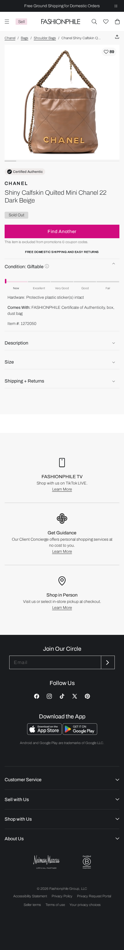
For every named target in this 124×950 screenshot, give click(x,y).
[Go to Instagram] (49, 696)
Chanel (10, 38)
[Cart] (117, 21)
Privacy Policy (62, 896)
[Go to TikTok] (62, 696)
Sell (21, 22)
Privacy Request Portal (94, 896)
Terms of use (55, 905)
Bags (24, 38)
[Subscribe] (107, 662)
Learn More (62, 489)
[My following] (106, 21)
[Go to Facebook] (36, 696)
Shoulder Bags (45, 38)
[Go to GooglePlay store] (80, 733)
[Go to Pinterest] (87, 696)
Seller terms (32, 905)
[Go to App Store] (45, 733)
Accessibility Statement (30, 896)
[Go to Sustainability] (87, 862)
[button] (94, 21)
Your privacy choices (85, 905)
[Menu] (7, 21)
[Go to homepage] (60, 22)
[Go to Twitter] (74, 696)
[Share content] (117, 37)
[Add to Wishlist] (109, 52)
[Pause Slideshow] (115, 6)
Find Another (62, 231)
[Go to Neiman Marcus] (46, 862)
